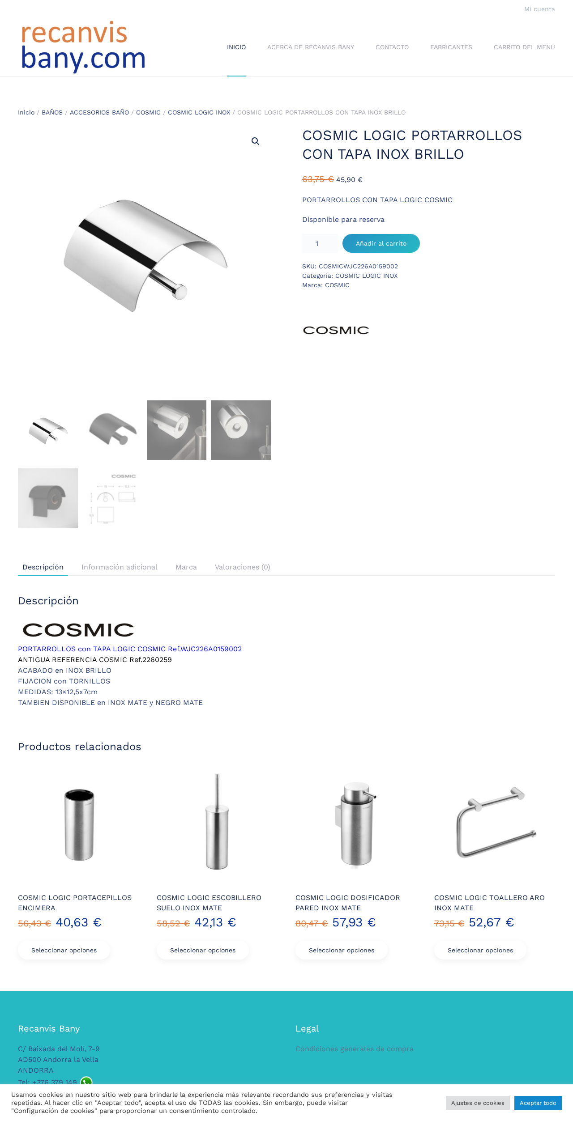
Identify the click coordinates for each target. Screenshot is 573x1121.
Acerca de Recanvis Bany (310, 47)
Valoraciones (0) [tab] (242, 567)
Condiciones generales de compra (354, 1049)
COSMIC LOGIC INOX (199, 112)
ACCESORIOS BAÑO (99, 112)
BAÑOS (52, 112)
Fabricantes (451, 47)
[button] (256, 141)
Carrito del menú (524, 47)
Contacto (392, 47)
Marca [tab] (186, 567)
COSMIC (148, 112)
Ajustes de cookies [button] (478, 1103)
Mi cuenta (539, 9)
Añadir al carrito (381, 243)
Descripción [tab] (43, 567)
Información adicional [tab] (119, 567)
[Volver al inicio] (83, 47)
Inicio (236, 47)
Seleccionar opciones (64, 950)
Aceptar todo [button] (538, 1103)
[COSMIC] (335, 330)
